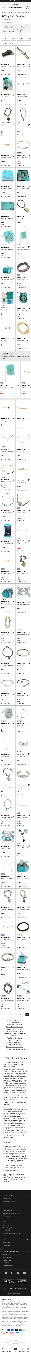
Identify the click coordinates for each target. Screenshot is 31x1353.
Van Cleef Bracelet (14, 1045)
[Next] (20, 1014)
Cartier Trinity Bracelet (14, 1029)
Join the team (7, 1263)
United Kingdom (10, 1342)
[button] (27, 7)
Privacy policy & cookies (14, 1293)
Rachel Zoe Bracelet (14, 1040)
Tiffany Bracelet (14, 1042)
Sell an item (6, 1231)
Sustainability (7, 1257)
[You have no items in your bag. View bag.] (27, 7)
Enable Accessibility (15, 1)
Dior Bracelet (7, 1034)
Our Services (7, 1195)
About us (6, 1254)
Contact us (6, 1245)
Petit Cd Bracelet (20, 1034)
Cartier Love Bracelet (14, 1025)
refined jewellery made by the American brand (14, 1166)
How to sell (6, 1225)
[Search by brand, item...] (3, 7)
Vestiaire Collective (10, 1251)
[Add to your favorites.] (13, 64)
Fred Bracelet (14, 1036)
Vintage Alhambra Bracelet (15, 1049)
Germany (25, 1342)
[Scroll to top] (27, 1014)
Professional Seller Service (11, 1233)
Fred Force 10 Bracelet (14, 1038)
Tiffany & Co (11, 12)
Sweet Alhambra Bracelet (14, 1047)
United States (19, 1342)
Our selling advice (8, 1228)
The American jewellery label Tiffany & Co (15, 1070)
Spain (14, 1343)
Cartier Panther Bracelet (14, 1027)
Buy (4, 1207)
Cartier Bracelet (14, 1022)
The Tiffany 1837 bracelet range (13, 1178)
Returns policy (7, 1216)
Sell (4, 1222)
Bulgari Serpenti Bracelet (14, 1020)
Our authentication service (11, 1213)
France (4, 1342)
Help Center (7, 1243)
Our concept (7, 1198)
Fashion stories (8, 1266)
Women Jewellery (23, 12)
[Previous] (10, 1014)
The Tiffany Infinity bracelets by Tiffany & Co (13, 1175)
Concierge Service (9, 1201)
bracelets (8, 1097)
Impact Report (7, 1260)
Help (4, 1239)
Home (4, 12)
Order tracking (7, 1210)
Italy (17, 1343)
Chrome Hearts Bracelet (14, 1031)
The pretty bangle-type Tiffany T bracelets (13, 1180)
